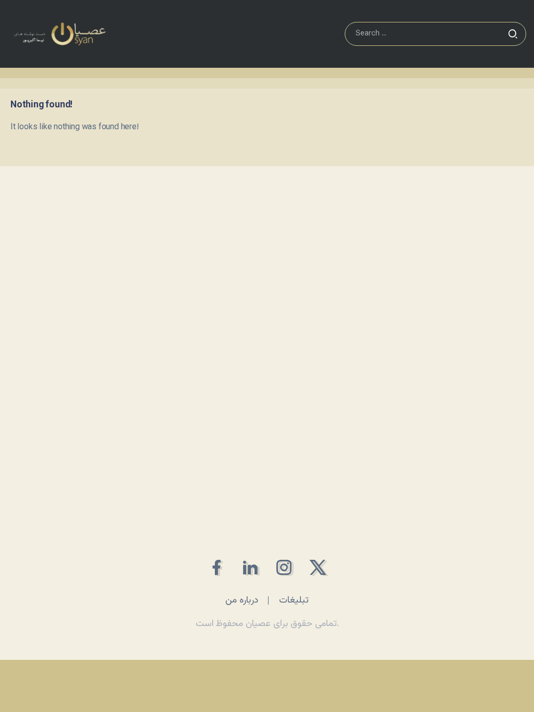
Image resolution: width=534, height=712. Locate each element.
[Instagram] (284, 567)
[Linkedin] (250, 567)
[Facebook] (216, 567)
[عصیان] (59, 34)
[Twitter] (318, 567)
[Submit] (513, 34)
